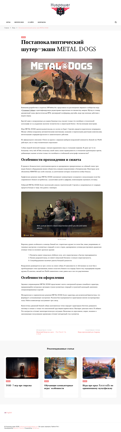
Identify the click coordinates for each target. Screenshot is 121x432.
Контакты (42, 22)
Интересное (19, 22)
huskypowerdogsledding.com (29, 426)
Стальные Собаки (28, 110)
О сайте (31, 22)
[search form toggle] (116, 22)
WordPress (35, 428)
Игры (8, 22)
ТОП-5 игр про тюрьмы (19, 385)
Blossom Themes (18, 428)
